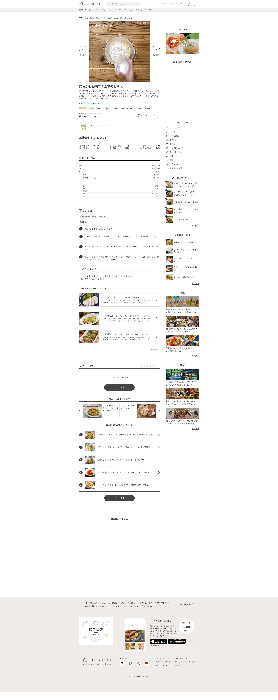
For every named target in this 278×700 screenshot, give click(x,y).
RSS (172, 662)
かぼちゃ (103, 10)
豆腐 (124, 10)
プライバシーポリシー (174, 665)
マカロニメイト (103, 606)
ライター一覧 (166, 658)
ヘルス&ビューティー (146, 603)
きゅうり (111, 10)
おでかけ (123, 603)
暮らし (132, 603)
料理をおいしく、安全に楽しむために (186, 662)
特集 (86, 606)
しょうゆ (82, 175)
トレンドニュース (91, 603)
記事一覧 (158, 658)
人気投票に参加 (147, 606)
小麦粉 (85, 191)
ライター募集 (175, 658)
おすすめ (179, 4)
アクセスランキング (120, 606)
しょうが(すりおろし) (87, 178)
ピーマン (96, 10)
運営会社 (158, 665)
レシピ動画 (162, 4)
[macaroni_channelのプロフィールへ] (119, 127)
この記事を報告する (155, 349)
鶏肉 (150, 10)
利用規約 (164, 665)
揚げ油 (85, 196)
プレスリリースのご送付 (163, 662)
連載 (93, 606)
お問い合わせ (183, 658)
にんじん (130, 10)
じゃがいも (139, 10)
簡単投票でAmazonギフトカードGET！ (94, 103)
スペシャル (134, 606)
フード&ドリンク (163, 603)
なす (90, 10)
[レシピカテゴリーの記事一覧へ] (82, 108)
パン (145, 10)
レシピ (103, 603)
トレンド (171, 4)
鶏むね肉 (82, 165)
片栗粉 (85, 193)
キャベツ (118, 10)
